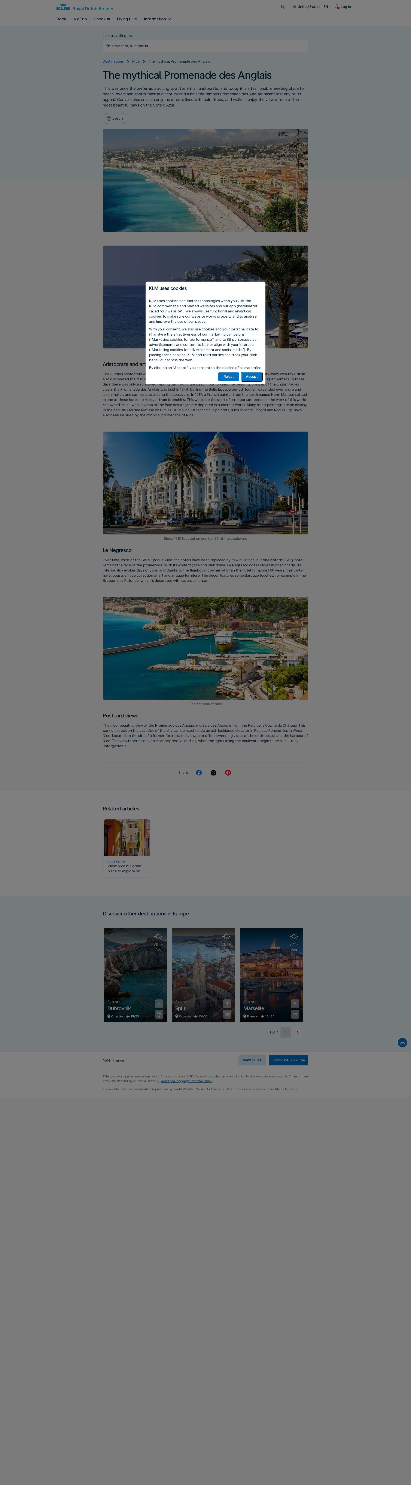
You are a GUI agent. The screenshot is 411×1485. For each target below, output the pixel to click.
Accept (252, 377)
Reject (229, 377)
